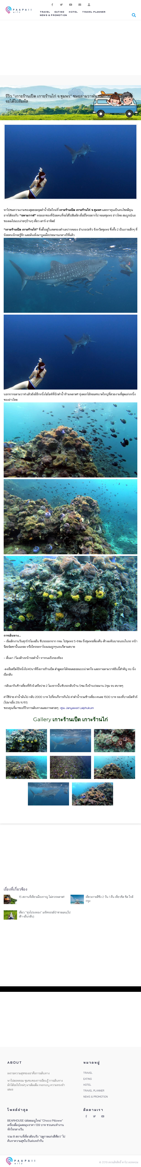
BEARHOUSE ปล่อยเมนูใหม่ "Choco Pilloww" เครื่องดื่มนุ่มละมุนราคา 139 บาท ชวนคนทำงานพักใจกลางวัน (35, 1125)
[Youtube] (70, 4)
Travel (9, 109)
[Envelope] (79, 4)
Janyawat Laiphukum (80, 708)
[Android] (89, 4)
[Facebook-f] (52, 4)
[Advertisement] (70, 47)
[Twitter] (61, 4)
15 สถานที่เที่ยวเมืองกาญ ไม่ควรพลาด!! (41, 897)
